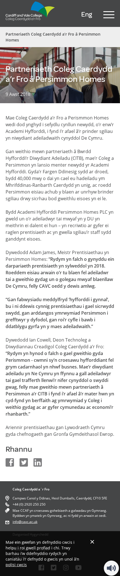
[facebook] (10, 462)
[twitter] (24, 462)
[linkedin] (37, 462)
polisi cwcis (16, 564)
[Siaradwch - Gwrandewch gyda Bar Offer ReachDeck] (111, 568)
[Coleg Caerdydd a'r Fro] (30, 22)
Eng (86, 14)
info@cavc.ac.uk (25, 521)
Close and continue (92, 542)
